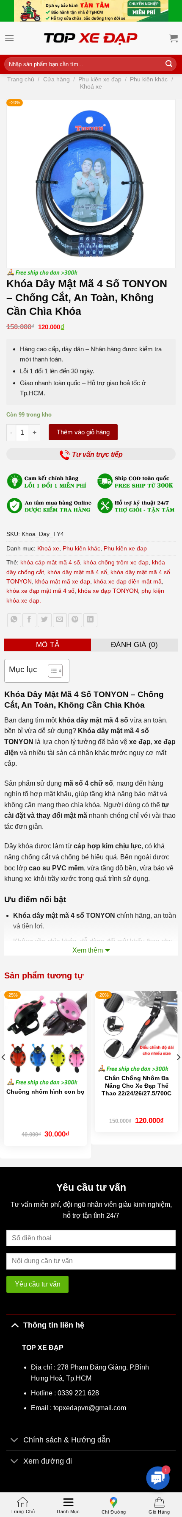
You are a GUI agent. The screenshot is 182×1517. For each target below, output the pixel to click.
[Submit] (169, 64)
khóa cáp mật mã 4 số (50, 562)
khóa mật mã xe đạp (62, 581)
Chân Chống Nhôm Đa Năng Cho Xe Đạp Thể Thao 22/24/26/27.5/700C (136, 1086)
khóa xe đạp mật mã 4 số (40, 590)
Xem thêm (87, 950)
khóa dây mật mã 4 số (77, 572)
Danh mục (68, 1511)
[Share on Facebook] (29, 620)
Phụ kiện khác (149, 79)
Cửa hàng (56, 79)
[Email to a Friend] (60, 620)
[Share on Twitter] (45, 620)
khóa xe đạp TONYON (108, 590)
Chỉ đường (114, 1511)
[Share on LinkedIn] (90, 620)
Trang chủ (20, 79)
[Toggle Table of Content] (51, 671)
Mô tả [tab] (47, 645)
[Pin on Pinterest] (75, 620)
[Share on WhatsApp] (14, 620)
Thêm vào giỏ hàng (83, 432)
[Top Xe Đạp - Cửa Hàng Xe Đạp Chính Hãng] (91, 38)
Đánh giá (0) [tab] (134, 645)
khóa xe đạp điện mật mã (128, 581)
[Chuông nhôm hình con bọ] (45, 1032)
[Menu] (9, 38)
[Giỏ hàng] (173, 38)
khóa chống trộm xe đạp (116, 562)
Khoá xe (91, 86)
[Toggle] (14, 1325)
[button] (158, 1478)
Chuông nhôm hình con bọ (45, 1091)
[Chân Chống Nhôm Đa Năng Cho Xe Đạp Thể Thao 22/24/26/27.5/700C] (136, 1025)
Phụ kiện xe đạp (99, 79)
